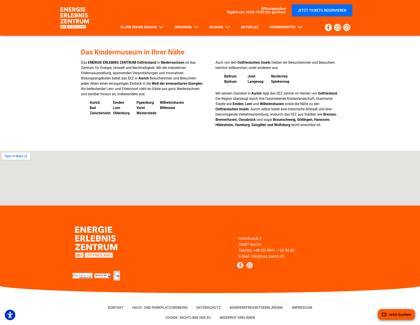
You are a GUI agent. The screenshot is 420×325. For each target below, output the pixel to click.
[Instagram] (337, 27)
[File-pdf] (346, 27)
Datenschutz (208, 308)
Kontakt (116, 308)
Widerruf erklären (237, 318)
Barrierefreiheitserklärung (256, 308)
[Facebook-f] (328, 27)
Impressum (302, 308)
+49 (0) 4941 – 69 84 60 (273, 250)
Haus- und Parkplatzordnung (160, 308)
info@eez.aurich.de (268, 256)
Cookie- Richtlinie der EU (188, 318)
